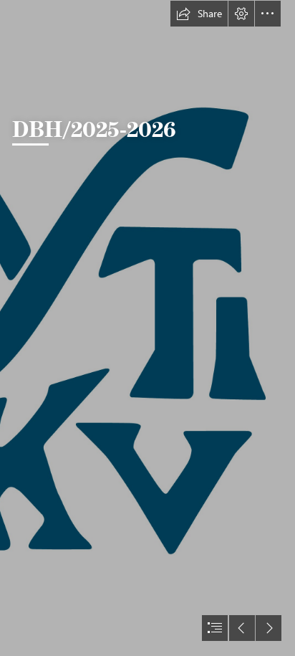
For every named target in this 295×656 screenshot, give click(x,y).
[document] (147, 328)
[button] (199, 14)
